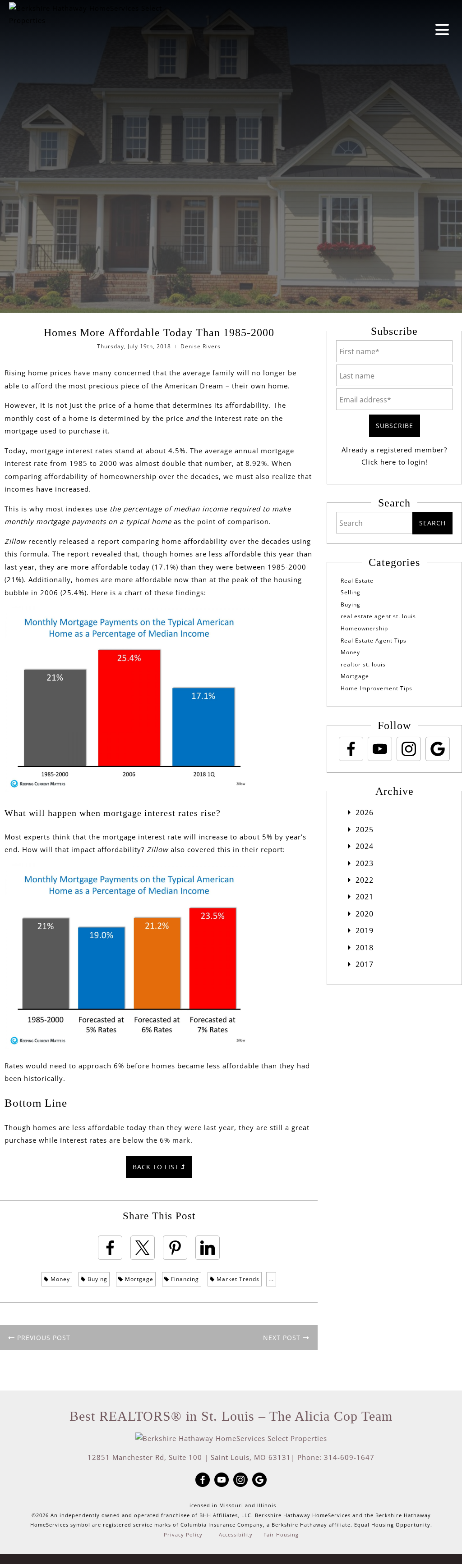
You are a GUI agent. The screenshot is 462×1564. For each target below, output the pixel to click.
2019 (365, 930)
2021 (365, 897)
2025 (365, 829)
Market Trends (237, 1279)
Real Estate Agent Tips (374, 640)
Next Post (283, 1337)
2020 (365, 914)
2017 (365, 964)
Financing (184, 1279)
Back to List (157, 1167)
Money (59, 1279)
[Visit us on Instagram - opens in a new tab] (409, 749)
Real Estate (357, 580)
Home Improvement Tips (376, 688)
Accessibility (236, 1535)
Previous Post (42, 1337)
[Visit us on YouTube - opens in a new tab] (380, 749)
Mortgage (138, 1279)
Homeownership (364, 628)
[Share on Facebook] (110, 1248)
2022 (365, 880)
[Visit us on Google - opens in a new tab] (437, 749)
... (271, 1279)
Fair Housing (281, 1535)
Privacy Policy (183, 1535)
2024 (365, 846)
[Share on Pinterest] (175, 1248)
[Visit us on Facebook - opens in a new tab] (351, 749)
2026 (365, 812)
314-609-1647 (349, 1457)
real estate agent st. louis (378, 616)
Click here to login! (394, 461)
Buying (96, 1279)
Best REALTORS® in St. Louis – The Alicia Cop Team (231, 1416)
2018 (365, 948)
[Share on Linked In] (207, 1248)
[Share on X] (142, 1248)
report (108, 541)
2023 (365, 863)
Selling (350, 592)
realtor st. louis (363, 664)
